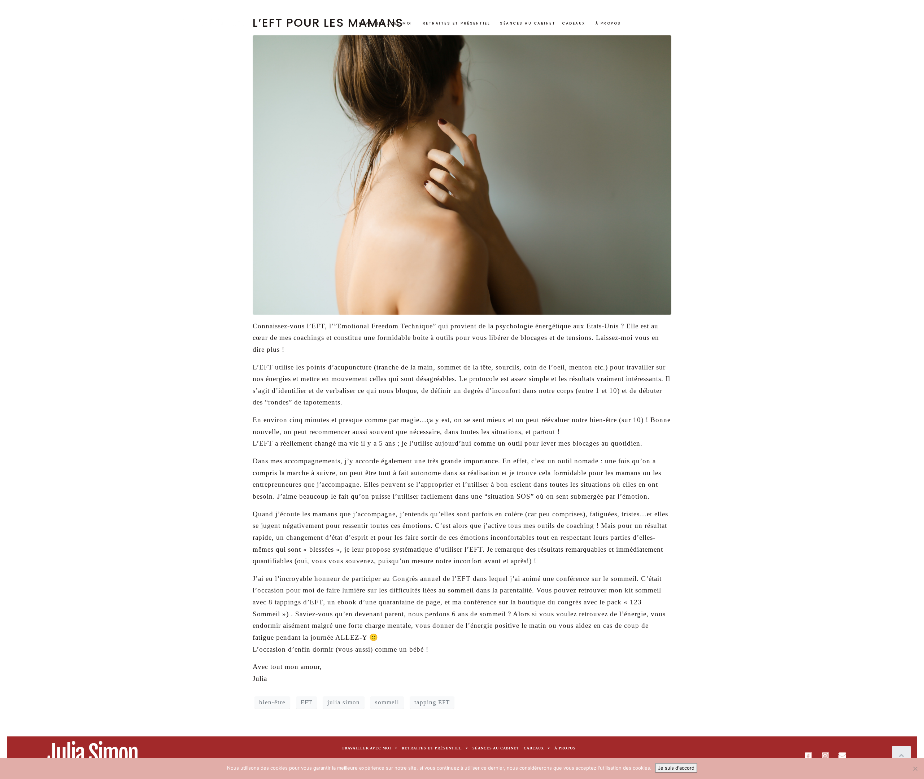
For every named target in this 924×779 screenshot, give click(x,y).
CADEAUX (573, 23)
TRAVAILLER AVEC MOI (384, 23)
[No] (915, 768)
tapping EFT (432, 702)
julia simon (343, 702)
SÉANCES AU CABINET (527, 23)
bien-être (272, 702)
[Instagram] (825, 756)
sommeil (387, 702)
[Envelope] (842, 756)
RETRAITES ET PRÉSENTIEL (456, 23)
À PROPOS (608, 23)
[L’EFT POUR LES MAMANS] (462, 174)
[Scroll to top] (901, 756)
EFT (306, 702)
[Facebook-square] (808, 756)
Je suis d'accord (676, 768)
